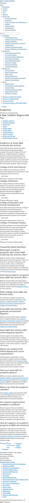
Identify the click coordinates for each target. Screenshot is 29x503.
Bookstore (8, 20)
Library (5, 126)
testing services (5, 380)
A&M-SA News (9, 84)
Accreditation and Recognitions (14, 86)
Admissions (6, 51)
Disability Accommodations (11, 468)
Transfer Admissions (11, 66)
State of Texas (7, 487)
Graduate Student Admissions (14, 57)
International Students (12, 59)
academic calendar (8, 393)
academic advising (5, 378)
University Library (10, 30)
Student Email (9, 28)
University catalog (21, 361)
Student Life (6, 68)
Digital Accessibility (8, 466)
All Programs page (10, 271)
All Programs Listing (11, 38)
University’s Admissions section (9, 436)
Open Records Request (10, 481)
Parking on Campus (11, 93)
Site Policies (6, 485)
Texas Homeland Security (10, 495)
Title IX (5, 497)
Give (4, 13)
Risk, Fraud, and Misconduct (11, 483)
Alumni (5, 11)
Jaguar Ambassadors (11, 72)
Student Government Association (15, 78)
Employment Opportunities (13, 90)
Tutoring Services (8, 132)
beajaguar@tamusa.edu (7, 462)
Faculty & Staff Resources (10, 472)
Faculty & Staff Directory (10, 470)
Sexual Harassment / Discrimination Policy (15, 479)
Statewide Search (8, 489)
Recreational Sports (11, 76)
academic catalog (22, 286)
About (4, 82)
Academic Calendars (9, 123)
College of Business (11, 41)
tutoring (14, 378)
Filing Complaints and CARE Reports (16, 22)
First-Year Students (11, 55)
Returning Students (11, 65)
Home (4, 106)
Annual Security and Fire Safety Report (14, 464)
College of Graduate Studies (13, 47)
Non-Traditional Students (12, 61)
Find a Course (7, 474)
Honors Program (8, 134)
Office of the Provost (9, 136)
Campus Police (9, 88)
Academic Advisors (8, 121)
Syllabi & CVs (6, 491)
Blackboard (6, 7)
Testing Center (7, 130)
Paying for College (10, 63)
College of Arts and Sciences (13, 39)
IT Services (6, 476)
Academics (6, 36)
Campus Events (10, 70)
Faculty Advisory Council (10, 138)
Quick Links (6, 16)
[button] (4, 176)
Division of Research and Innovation (16, 49)
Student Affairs (9, 26)
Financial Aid (6, 125)
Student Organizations (12, 80)
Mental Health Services (10, 477)
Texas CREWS (7, 493)
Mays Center (9, 74)
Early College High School (13, 53)
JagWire (7, 24)
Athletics (5, 15)
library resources (23, 378)
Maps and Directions (11, 92)
